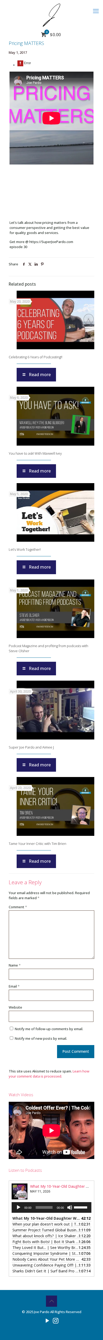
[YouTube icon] (47, 1320)
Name (15, 965)
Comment (18, 907)
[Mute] (69, 1207)
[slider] (81, 1207)
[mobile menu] (95, 10)
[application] (51, 1207)
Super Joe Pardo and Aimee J (31, 747)
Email (14, 986)
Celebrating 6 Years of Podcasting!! (35, 357)
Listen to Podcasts (25, 1170)
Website (15, 1007)
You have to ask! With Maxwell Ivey (35, 453)
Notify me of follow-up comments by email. (49, 1028)
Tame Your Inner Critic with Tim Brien (37, 843)
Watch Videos (21, 1094)
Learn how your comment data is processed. (49, 1074)
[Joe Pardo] (51, 15)
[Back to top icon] (51, 1301)
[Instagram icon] (55, 1320)
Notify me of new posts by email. (41, 1038)
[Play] (18, 1207)
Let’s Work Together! (25, 549)
